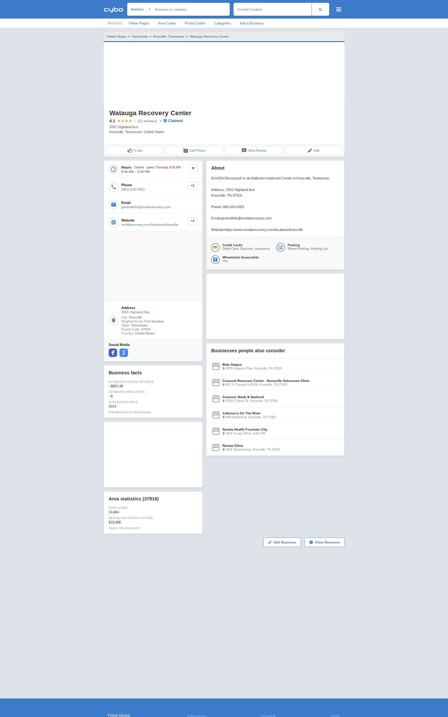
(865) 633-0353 (133, 189)
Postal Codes (195, 23)
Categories (222, 23)
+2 (192, 185)
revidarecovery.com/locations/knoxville (149, 224)
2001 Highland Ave (135, 312)
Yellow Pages (138, 23)
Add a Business (252, 23)
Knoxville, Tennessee (168, 36)
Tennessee (140, 36)
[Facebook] (113, 353)
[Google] (123, 353)
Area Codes (167, 23)
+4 (192, 221)
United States (117, 36)
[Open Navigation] (339, 9)
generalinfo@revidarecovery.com (145, 207)
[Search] (320, 9)
